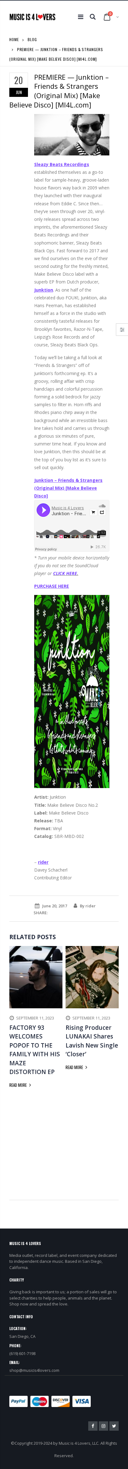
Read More (18, 1085)
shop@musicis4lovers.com (34, 1370)
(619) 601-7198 (22, 1353)
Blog (32, 39)
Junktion (43, 290)
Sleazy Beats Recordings (61, 164)
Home (14, 39)
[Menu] (80, 16)
